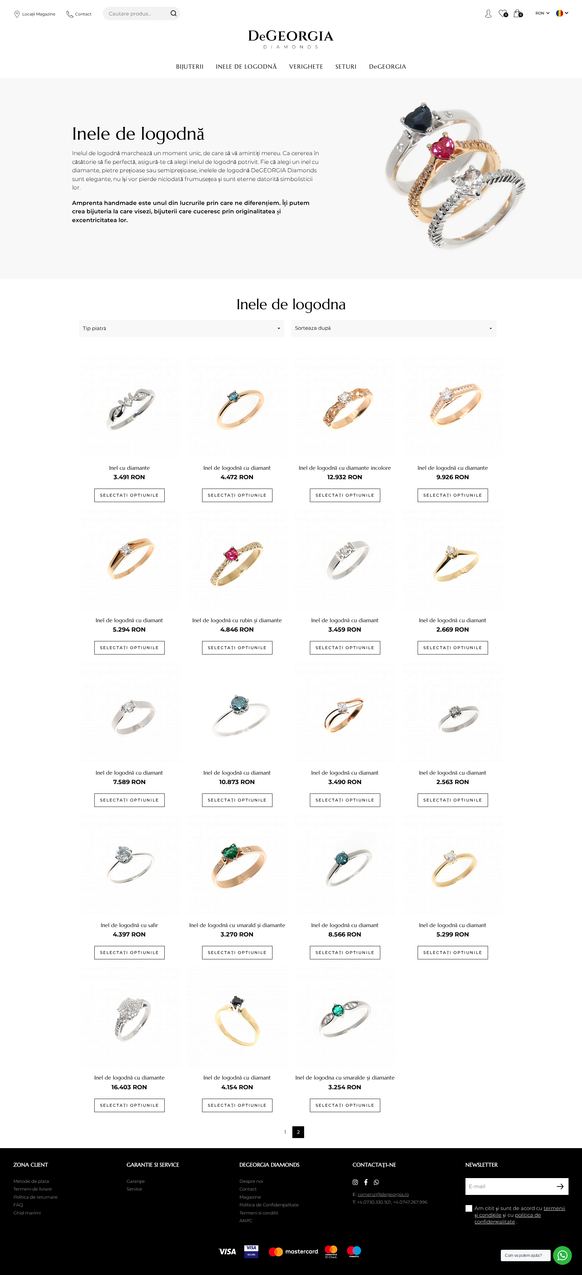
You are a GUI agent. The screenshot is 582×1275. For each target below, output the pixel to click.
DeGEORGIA (387, 66)
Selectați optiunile (129, 495)
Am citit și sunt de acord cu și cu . (520, 1215)
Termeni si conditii (258, 1212)
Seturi (346, 66)
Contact (83, 13)
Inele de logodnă (246, 66)
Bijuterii (190, 66)
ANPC (245, 1220)
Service (134, 1189)
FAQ (18, 1204)
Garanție (136, 1181)
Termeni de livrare (32, 1189)
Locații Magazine (38, 13)
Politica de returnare (35, 1197)
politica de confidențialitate (508, 1218)
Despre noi (251, 1181)
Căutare (173, 13)
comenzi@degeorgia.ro (383, 1194)
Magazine (250, 1197)
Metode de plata (31, 1181)
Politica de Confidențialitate (269, 1204)
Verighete (306, 66)
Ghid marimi (27, 1212)
